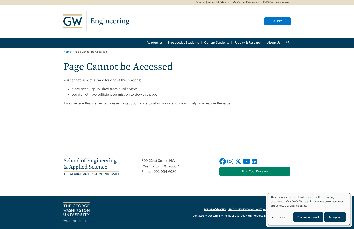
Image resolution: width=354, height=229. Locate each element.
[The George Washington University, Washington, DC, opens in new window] (76, 212)
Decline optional (308, 217)
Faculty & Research (248, 42)
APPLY (277, 21)
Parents (200, 2)
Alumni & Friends (218, 2)
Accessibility (215, 215)
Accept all (335, 217)
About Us (274, 42)
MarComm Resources (246, 2)
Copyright (246, 215)
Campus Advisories (215, 209)
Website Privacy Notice (313, 201)
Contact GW (200, 215)
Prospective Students (183, 42)
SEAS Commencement (276, 2)
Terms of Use (231, 215)
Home (67, 51)
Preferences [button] (278, 217)
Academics (155, 42)
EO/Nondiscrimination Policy (245, 209)
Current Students (216, 42)
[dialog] (309, 209)
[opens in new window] (223, 164)
